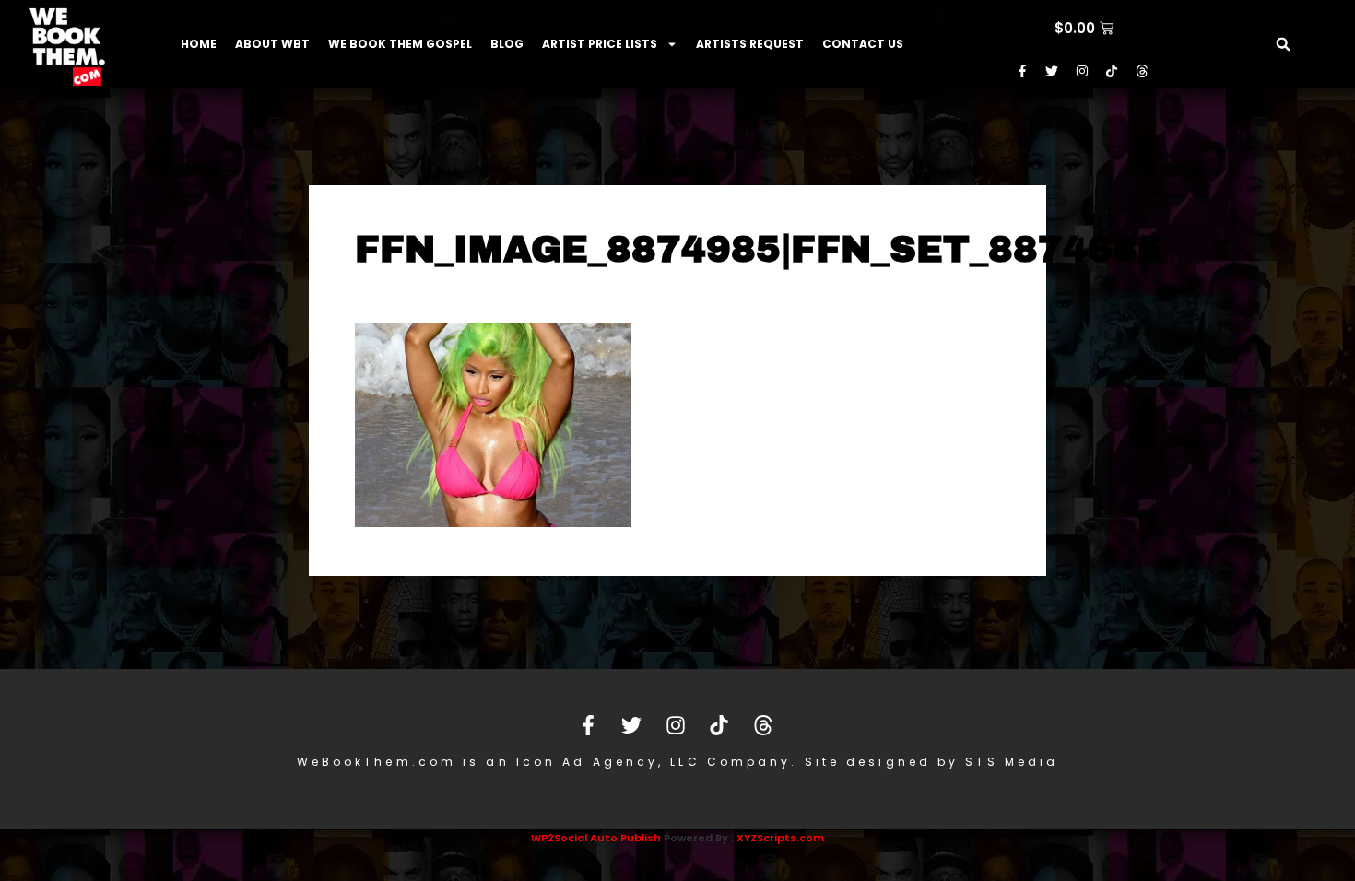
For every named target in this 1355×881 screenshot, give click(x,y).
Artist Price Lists (599, 44)
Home (199, 44)
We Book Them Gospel (400, 44)
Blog (507, 44)
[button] (1283, 44)
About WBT (272, 44)
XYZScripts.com (780, 837)
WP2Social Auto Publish (596, 837)
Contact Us (862, 44)
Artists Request (750, 44)
